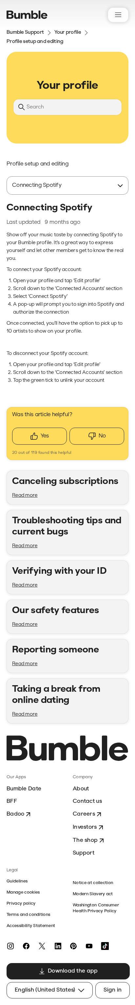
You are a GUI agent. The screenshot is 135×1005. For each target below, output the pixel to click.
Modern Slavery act (93, 894)
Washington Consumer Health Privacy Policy (96, 908)
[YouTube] (89, 946)
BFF (12, 801)
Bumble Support (25, 32)
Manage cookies (23, 892)
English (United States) (45, 990)
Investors (85, 827)
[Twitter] (42, 946)
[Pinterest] (73, 946)
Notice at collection (93, 883)
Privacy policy (21, 903)
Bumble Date (24, 789)
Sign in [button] (113, 990)
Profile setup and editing (35, 41)
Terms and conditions (28, 915)
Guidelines (17, 881)
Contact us (87, 801)
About (81, 789)
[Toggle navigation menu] (118, 15)
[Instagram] (10, 946)
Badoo (15, 814)
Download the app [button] (73, 971)
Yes (45, 436)
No (102, 436)
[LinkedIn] (58, 946)
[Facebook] (26, 946)
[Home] (27, 14)
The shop (85, 840)
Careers (84, 814)
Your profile (67, 32)
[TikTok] (105, 946)
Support (83, 853)
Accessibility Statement (31, 926)
